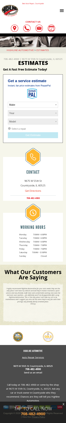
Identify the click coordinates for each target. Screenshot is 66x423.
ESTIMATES (42, 50)
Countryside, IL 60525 (50, 58)
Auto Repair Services (33, 357)
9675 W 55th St (30, 58)
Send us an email (33, 372)
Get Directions (33, 190)
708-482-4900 (11, 58)
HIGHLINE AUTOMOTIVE (20, 50)
